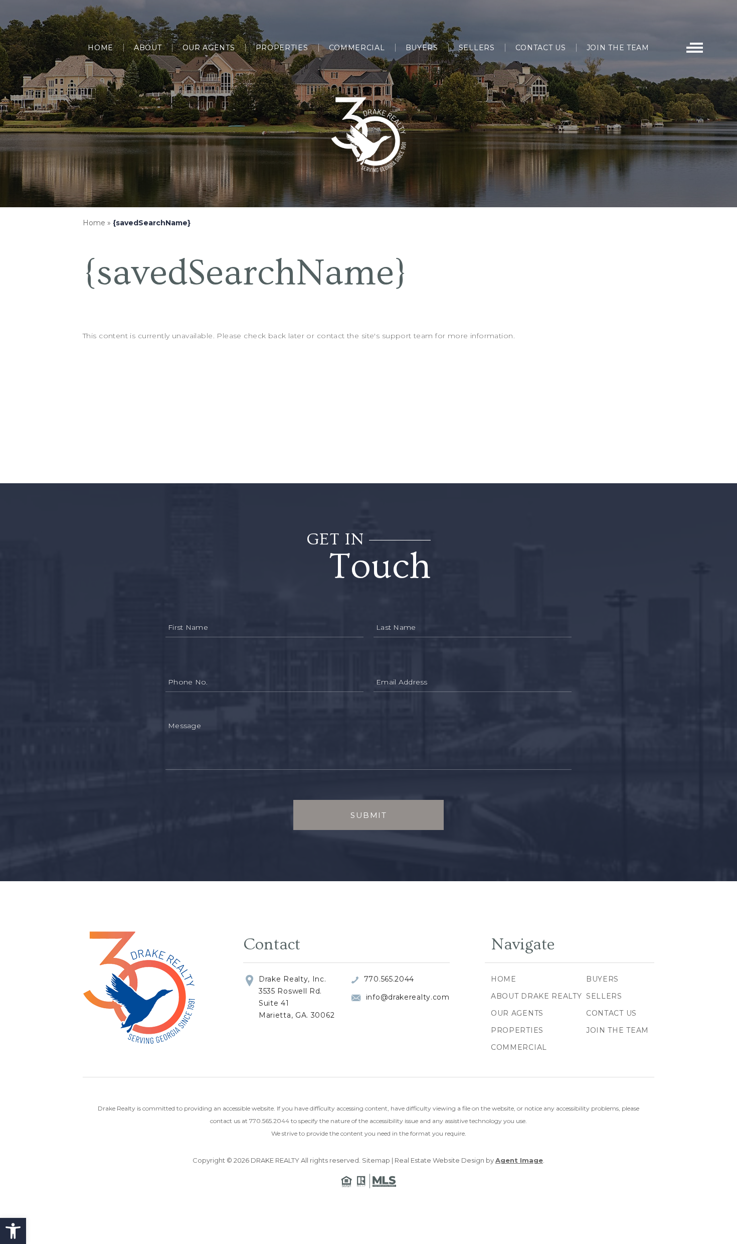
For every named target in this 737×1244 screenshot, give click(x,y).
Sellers (477, 47)
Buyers (422, 47)
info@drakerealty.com (408, 997)
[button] (13, 1231)
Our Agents (208, 47)
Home (100, 47)
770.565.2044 (389, 979)
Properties (282, 47)
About (148, 47)
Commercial (357, 47)
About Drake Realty (536, 996)
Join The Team (618, 47)
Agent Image (519, 1160)
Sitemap (376, 1160)
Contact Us (540, 47)
